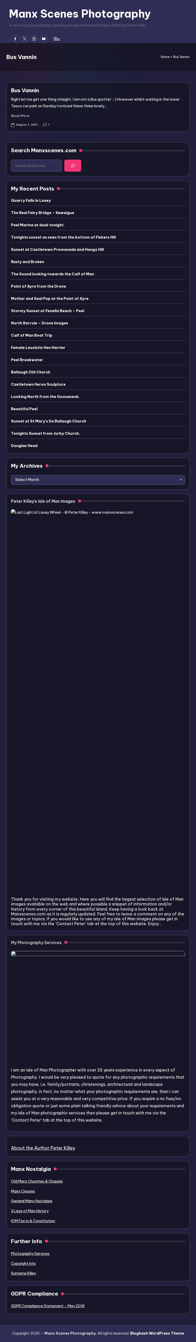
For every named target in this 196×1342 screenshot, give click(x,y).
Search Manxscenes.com (43, 150)
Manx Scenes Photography (80, 13)
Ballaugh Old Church (30, 372)
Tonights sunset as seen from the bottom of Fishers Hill (63, 237)
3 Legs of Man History (29, 1211)
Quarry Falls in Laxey (31, 200)
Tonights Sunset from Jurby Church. (45, 433)
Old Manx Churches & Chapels (37, 1181)
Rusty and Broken (27, 262)
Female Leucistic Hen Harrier (38, 347)
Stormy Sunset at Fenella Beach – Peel (47, 311)
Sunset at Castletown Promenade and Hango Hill (57, 249)
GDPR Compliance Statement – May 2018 (47, 1306)
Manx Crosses (23, 1191)
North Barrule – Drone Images (39, 323)
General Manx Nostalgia (31, 1201)
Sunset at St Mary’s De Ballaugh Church (48, 421)
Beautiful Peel (24, 409)
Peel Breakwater (27, 360)
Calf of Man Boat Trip (31, 335)
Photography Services (30, 1253)
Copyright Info (23, 1263)
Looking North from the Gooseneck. (45, 396)
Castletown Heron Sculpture (38, 384)
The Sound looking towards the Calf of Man (52, 274)
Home (165, 57)
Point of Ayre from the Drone (38, 286)
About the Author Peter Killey (43, 1148)
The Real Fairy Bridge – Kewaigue (42, 212)
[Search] (72, 166)
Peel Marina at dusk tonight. (38, 225)
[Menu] (56, 38)
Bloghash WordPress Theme (157, 1333)
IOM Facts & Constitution (33, 1221)
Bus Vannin (25, 90)
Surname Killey (23, 1273)
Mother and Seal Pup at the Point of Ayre (50, 298)
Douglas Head (24, 445)
